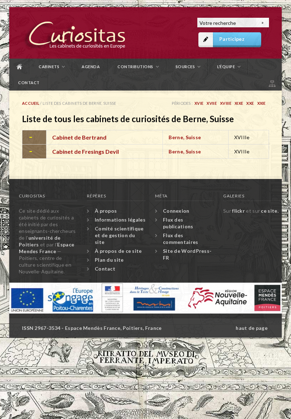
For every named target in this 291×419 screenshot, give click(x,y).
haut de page (252, 328)
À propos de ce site (118, 251)
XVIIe (212, 103)
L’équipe (226, 66)
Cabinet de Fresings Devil (85, 151)
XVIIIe (225, 103)
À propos (106, 211)
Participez (232, 39)
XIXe (239, 103)
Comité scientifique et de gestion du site (119, 235)
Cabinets (49, 66)
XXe (250, 103)
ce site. (269, 211)
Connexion (176, 211)
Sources (185, 66)
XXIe (261, 103)
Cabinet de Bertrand (79, 137)
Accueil (19, 67)
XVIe (198, 103)
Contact (29, 82)
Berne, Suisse (185, 137)
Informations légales (120, 220)
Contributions (135, 66)
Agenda (91, 66)
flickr (238, 211)
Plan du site (271, 83)
